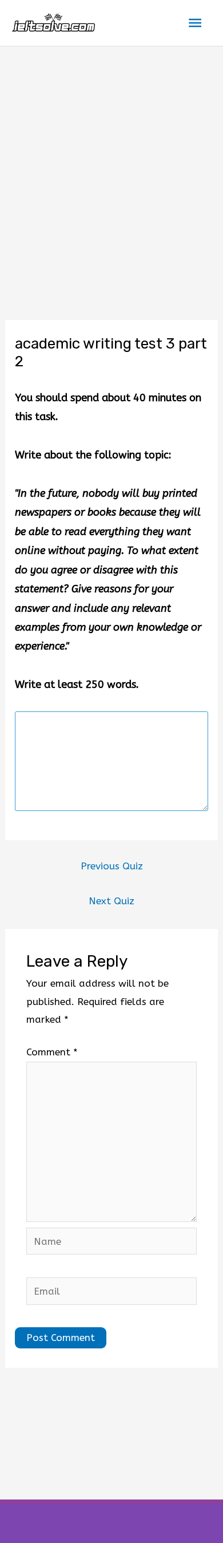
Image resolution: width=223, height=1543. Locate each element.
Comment (52, 1052)
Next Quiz (111, 901)
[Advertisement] (111, 163)
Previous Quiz (112, 866)
